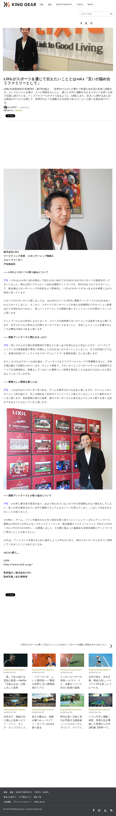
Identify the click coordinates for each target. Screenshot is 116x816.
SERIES (18, 110)
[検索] (111, 13)
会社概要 (7, 802)
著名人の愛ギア (10, 797)
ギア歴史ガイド (25, 797)
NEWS (90, 4)
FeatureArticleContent (14, 670)
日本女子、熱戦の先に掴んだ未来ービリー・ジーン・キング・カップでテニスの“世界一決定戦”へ (14, 724)
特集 (41, 4)
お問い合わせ (39, 802)
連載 (50, 4)
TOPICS (79, 4)
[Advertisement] (58, 141)
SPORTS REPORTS (64, 4)
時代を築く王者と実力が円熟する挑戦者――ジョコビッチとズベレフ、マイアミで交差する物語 (71, 724)
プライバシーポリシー (22, 802)
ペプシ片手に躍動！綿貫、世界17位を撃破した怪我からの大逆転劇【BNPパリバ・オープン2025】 (100, 724)
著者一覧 (37, 797)
